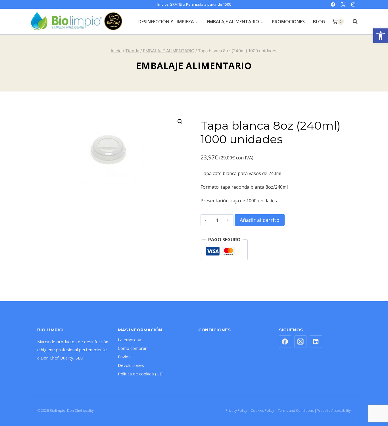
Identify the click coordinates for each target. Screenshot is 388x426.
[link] (380, 35)
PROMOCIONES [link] (288, 21)
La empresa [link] (129, 339)
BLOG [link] (319, 21)
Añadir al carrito (259, 220)
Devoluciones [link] (131, 365)
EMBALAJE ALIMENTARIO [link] (194, 65)
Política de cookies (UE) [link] (141, 374)
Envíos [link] (124, 356)
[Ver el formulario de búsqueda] (352, 21)
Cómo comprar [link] (132, 348)
